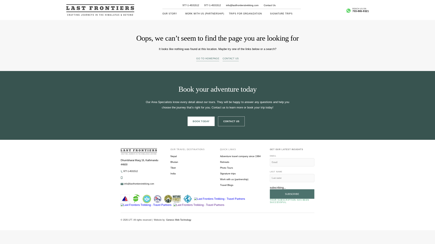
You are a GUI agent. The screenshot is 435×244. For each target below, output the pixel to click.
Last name (276, 172)
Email (273, 156)
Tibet (173, 167)
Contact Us (270, 5)
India (173, 173)
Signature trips (281, 13)
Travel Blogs (226, 185)
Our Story (169, 13)
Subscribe (292, 194)
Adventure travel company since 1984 (240, 156)
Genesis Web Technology (178, 220)
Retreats (224, 162)
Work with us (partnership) (204, 13)
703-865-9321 (360, 11)
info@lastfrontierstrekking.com (242, 5)
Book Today (201, 121)
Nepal (173, 156)
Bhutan (174, 162)
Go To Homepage (207, 58)
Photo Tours (226, 167)
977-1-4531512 (190, 5)
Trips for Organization (245, 13)
